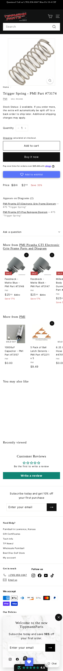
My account (9, 557)
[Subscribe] (50, 648)
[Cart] (50, 16)
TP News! (8, 543)
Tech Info (8, 538)
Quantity (8, 127)
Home (6, 87)
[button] (31, 174)
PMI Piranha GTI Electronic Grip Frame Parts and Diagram (31, 246)
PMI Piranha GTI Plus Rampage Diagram (25, 212)
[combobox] (31, 27)
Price (6, 185)
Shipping (7, 138)
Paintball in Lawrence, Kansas (19, 529)
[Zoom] (50, 80)
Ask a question (12, 231)
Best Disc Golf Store (14, 553)
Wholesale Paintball (13, 548)
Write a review (31, 475)
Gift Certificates (11, 534)
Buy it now (31, 157)
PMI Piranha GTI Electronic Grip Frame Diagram (29, 203)
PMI (5, 98)
